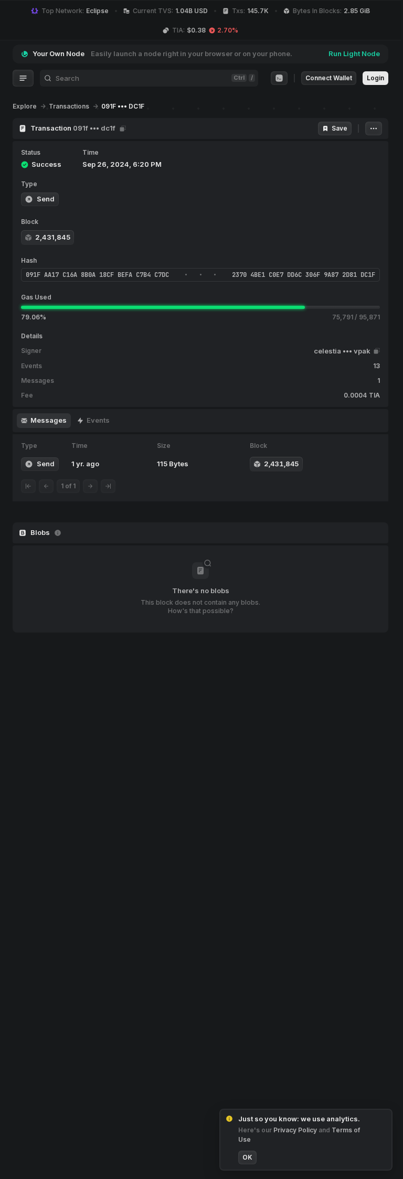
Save (339, 128)
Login (375, 78)
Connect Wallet (328, 78)
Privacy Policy (296, 1130)
